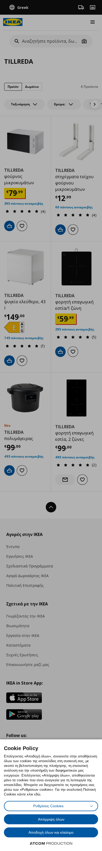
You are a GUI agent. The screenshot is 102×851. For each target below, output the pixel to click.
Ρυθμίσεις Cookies (48, 806)
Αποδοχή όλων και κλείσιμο (51, 832)
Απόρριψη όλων (51, 819)
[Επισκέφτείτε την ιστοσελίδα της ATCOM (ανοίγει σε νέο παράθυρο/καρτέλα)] (51, 843)
